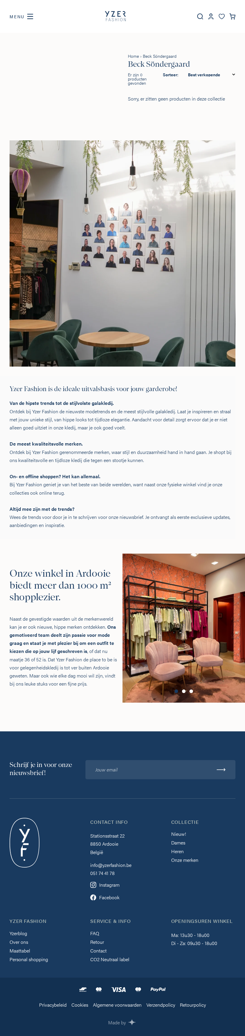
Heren (177, 852)
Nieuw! (178, 834)
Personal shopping (29, 960)
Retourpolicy (193, 1005)
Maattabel (20, 951)
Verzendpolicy (160, 1005)
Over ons (19, 942)
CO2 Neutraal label (109, 960)
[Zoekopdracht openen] (200, 16)
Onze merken (184, 860)
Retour (97, 942)
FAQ (94, 934)
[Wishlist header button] (222, 16)
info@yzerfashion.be (110, 865)
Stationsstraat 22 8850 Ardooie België (107, 843)
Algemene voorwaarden (117, 1005)
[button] (176, 691)
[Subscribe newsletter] (221, 769)
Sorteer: (170, 74)
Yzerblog (18, 934)
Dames (178, 843)
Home (133, 56)
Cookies (79, 1005)
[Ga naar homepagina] (115, 16)
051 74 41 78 (102, 873)
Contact (98, 951)
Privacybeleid (53, 1005)
